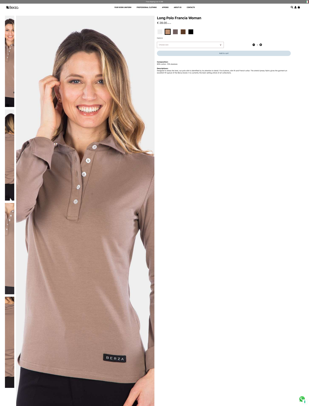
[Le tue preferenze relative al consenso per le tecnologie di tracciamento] (304, 401)
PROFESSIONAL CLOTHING (147, 7)
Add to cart (223, 53)
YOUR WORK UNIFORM (122, 7)
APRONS (165, 7)
